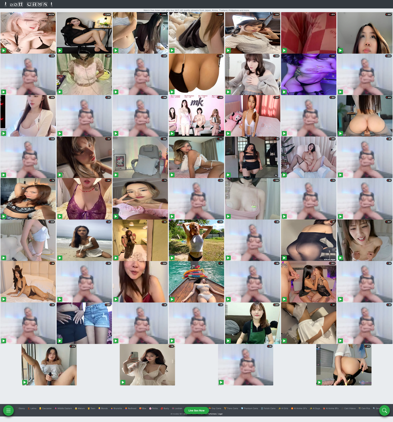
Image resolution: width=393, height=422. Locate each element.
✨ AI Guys (315, 408)
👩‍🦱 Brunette (116, 408)
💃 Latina (31, 408)
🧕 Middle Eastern (63, 408)
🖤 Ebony (20, 408)
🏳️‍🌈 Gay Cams (215, 408)
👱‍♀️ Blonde (103, 408)
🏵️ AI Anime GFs (299, 408)
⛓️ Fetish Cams (268, 408)
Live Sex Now (197, 410)
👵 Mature (80, 408)
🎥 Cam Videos (348, 408)
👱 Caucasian (45, 408)
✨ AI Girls (283, 408)
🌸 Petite (153, 408)
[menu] (8, 410)
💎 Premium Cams (249, 408)
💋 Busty (165, 408)
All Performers (211, 414)
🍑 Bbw (142, 408)
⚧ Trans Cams (231, 408)
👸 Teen (91, 408)
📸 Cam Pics (364, 408)
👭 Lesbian (177, 408)
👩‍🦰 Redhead (130, 408)
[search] (384, 410)
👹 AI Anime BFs (331, 408)
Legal (220, 414)
